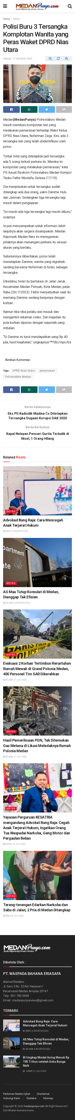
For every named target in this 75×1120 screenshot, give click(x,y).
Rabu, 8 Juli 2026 (14, 916)
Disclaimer (43, 1093)
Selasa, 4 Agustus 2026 (17, 603)
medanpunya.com (34, 1106)
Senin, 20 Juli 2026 (15, 844)
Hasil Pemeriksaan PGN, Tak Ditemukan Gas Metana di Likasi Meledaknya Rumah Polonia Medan (37, 745)
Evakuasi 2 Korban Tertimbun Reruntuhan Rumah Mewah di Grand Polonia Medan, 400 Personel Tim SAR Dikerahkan (37, 668)
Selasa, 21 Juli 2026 (16, 680)
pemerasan (47, 370)
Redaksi (31, 1098)
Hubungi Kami (11, 1098)
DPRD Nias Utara (24, 370)
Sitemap (48, 1098)
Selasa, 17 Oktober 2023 (17, 58)
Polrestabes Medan (18, 376)
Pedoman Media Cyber (16, 1093)
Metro (16, 19)
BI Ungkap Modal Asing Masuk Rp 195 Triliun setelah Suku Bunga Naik (46, 1061)
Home (6, 19)
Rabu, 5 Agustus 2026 (16, 531)
